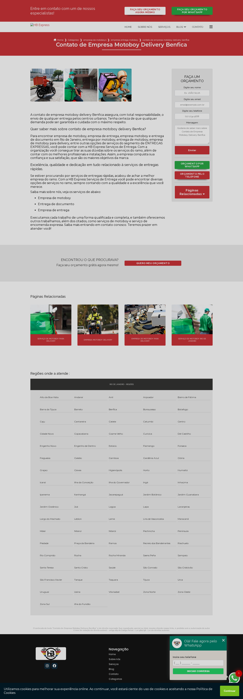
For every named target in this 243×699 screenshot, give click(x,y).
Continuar (229, 690)
